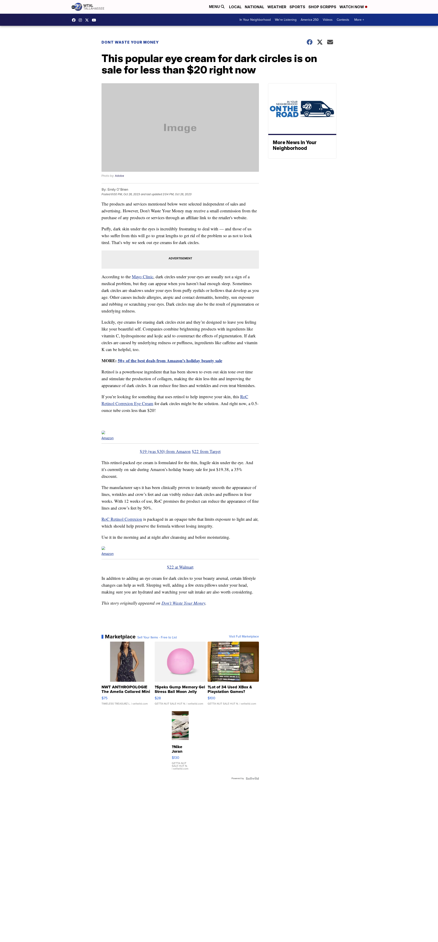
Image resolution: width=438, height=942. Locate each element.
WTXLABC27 (75, 20)
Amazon (108, 438)
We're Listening (286, 19)
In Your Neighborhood (255, 19)
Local (235, 7)
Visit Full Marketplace (244, 636)
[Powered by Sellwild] (252, 778)
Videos (328, 19)
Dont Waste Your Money (130, 42)
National (254, 7)
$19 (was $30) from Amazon (165, 451)
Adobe (119, 175)
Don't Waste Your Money (183, 603)
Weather (276, 7)
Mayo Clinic (142, 276)
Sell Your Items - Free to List (157, 637)
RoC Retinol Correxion (122, 519)
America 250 (310, 19)
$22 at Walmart (180, 567)
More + (359, 19)
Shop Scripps (322, 7)
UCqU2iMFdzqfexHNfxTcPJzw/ (95, 20)
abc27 (88, 20)
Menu (215, 7)
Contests (343, 19)
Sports (297, 7)
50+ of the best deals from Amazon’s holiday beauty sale (170, 360)
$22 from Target (206, 451)
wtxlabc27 (81, 20)
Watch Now (352, 7)
